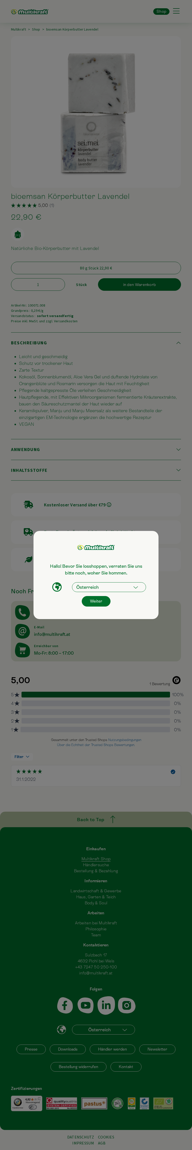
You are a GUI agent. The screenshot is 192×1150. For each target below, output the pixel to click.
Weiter (96, 601)
